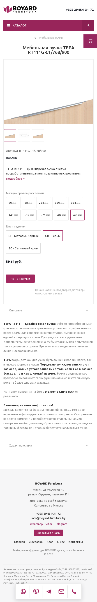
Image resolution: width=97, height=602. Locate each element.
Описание (15, 310)
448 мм (13, 215)
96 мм (12, 202)
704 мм (61, 215)
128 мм (27, 202)
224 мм (43, 202)
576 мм (45, 215)
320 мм (60, 202)
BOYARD (11, 157)
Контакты (76, 541)
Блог (50, 541)
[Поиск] (88, 25)
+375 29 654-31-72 (80, 9)
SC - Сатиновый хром (23, 248)
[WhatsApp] (23, 591)
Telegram (61, 524)
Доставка (36, 541)
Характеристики (20, 445)
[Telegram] (48, 591)
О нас (61, 541)
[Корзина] (90, 41)
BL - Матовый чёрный (24, 235)
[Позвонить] (73, 591)
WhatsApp (36, 524)
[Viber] (36, 591)
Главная (19, 541)
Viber (49, 524)
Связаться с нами (48, 532)
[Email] (61, 591)
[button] (48, 25)
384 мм (76, 202)
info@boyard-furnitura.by (48, 518)
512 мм (29, 215)
